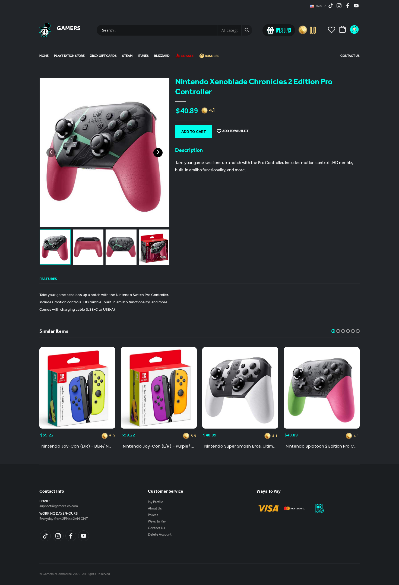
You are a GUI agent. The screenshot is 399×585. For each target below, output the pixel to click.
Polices (153, 515)
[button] (333, 331)
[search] (246, 30)
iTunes (143, 56)
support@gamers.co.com (58, 506)
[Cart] (343, 30)
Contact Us (350, 56)
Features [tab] (48, 278)
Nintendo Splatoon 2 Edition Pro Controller (321, 446)
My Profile (155, 502)
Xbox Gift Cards (103, 56)
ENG (319, 6)
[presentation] (51, 152)
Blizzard (162, 56)
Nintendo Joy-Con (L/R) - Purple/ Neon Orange (159, 446)
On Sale (187, 56)
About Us (155, 509)
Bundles (211, 56)
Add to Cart (193, 132)
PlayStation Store (69, 56)
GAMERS (69, 29)
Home (44, 56)
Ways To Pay (157, 522)
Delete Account (160, 535)
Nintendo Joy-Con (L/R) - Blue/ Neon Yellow (77, 446)
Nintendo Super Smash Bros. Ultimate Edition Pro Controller (240, 446)
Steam (127, 56)
